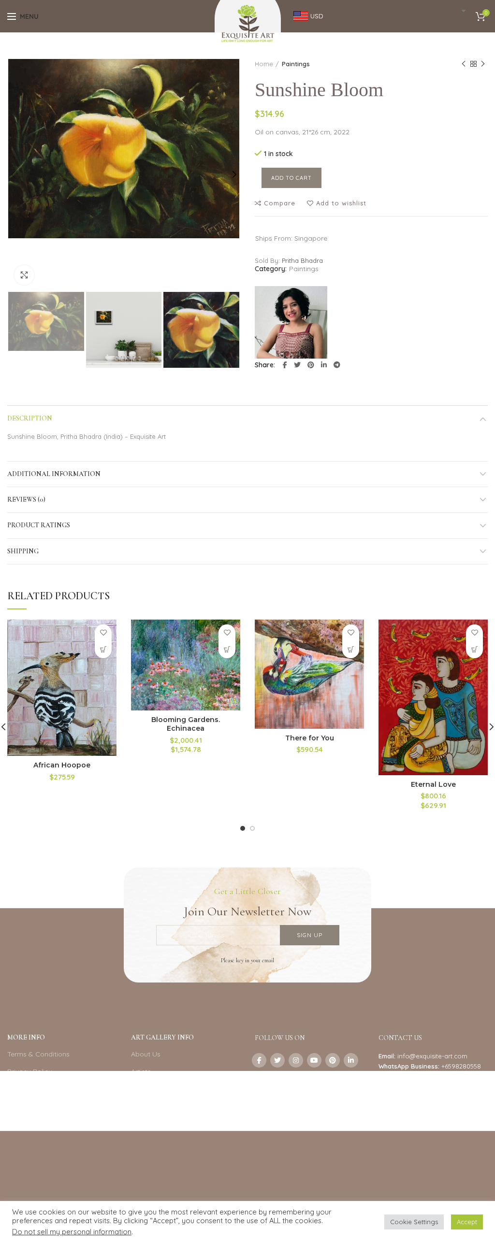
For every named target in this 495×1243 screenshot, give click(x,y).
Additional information (54, 474)
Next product (483, 64)
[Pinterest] (311, 365)
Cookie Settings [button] (414, 1222)
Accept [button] (467, 1222)
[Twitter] (297, 365)
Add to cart (291, 177)
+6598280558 (461, 1066)
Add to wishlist (341, 203)
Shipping (23, 551)
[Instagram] (296, 1060)
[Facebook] (285, 365)
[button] (103, 649)
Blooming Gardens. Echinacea (185, 724)
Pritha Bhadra (302, 260)
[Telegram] (337, 365)
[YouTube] (314, 1060)
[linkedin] (324, 365)
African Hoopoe (61, 765)
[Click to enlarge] (24, 275)
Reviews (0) (26, 499)
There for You (309, 738)
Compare (279, 203)
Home (264, 64)
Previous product (463, 64)
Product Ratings (38, 525)
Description (29, 418)
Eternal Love (433, 784)
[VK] (259, 1078)
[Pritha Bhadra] (291, 322)
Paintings (296, 64)
